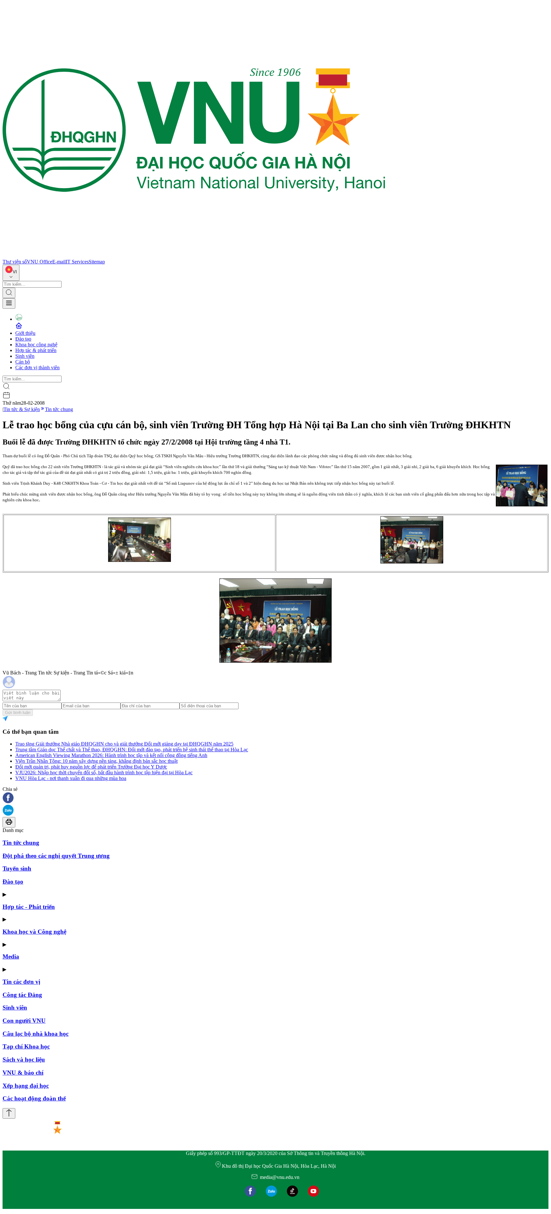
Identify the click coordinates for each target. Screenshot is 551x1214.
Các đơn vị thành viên (37, 367)
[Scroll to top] (9, 1113)
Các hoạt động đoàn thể (34, 1098)
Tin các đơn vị (21, 981)
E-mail (59, 261)
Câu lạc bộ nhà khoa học (36, 1033)
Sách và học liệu (24, 1059)
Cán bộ (22, 361)
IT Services (77, 261)
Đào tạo (23, 339)
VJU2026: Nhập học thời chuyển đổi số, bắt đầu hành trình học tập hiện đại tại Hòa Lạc (104, 772)
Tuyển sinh (17, 868)
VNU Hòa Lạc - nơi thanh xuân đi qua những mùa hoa (70, 778)
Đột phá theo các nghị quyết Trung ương (56, 855)
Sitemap (97, 261)
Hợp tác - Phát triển (29, 906)
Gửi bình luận (17, 712)
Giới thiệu (25, 333)
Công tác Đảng (22, 994)
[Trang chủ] (194, 256)
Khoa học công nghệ (36, 344)
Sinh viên (24, 356)
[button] (275, 798)
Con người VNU (24, 1020)
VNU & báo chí (23, 1072)
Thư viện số (15, 261)
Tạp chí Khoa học (26, 1046)
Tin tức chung (59, 409)
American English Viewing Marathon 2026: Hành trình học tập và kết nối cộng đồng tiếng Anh (111, 755)
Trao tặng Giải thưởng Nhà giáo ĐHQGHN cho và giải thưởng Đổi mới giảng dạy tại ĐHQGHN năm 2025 (124, 744)
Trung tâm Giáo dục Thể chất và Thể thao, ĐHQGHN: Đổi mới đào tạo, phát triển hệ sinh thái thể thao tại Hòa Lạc (131, 749)
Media (11, 956)
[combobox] (11, 273)
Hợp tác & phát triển (35, 350)
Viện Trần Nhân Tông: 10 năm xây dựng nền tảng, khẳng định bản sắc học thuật (96, 761)
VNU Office (39, 261)
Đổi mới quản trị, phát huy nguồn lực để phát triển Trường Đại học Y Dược (91, 766)
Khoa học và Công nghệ (34, 931)
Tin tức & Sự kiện (22, 409)
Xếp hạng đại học (26, 1085)
